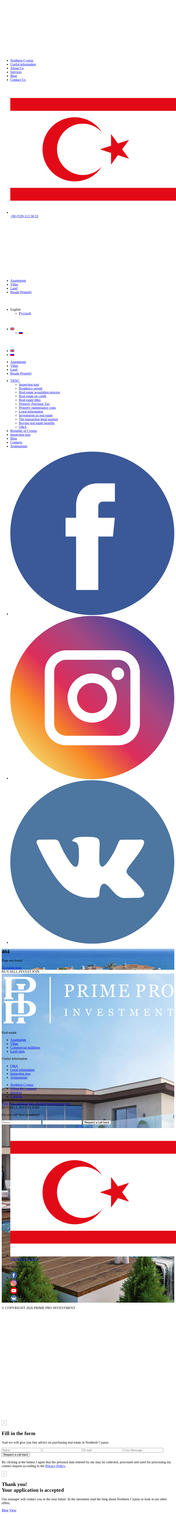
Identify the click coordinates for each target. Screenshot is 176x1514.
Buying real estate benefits (37, 423)
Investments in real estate (36, 415)
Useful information (23, 64)
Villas (14, 284)
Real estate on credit (32, 396)
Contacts (16, 442)
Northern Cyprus (21, 60)
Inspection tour (29, 384)
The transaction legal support (38, 419)
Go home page (12, 968)
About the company (23, 1088)
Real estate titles (30, 400)
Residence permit (30, 388)
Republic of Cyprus (23, 431)
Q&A (23, 427)
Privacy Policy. (55, 1466)
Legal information (31, 411)
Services (16, 72)
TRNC (15, 381)
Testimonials (18, 446)
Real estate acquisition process (39, 392)
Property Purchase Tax (34, 404)
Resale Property (21, 292)
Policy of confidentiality (18, 1103)
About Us (17, 68)
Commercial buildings (25, 1047)
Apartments (18, 280)
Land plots (17, 1051)
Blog (13, 76)
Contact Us (18, 80)
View (13, 1510)
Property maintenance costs (37, 407)
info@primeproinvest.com (52, 1103)
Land (13, 288)
